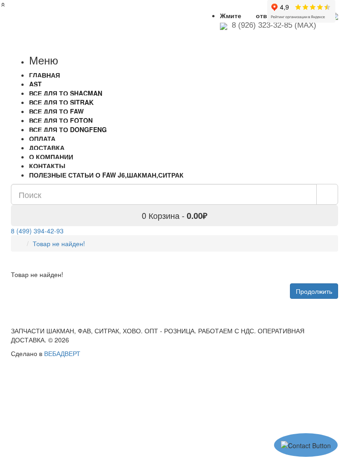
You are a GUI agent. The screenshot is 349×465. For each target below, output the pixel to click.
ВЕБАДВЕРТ (62, 353)
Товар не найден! (59, 243)
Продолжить (314, 291)
